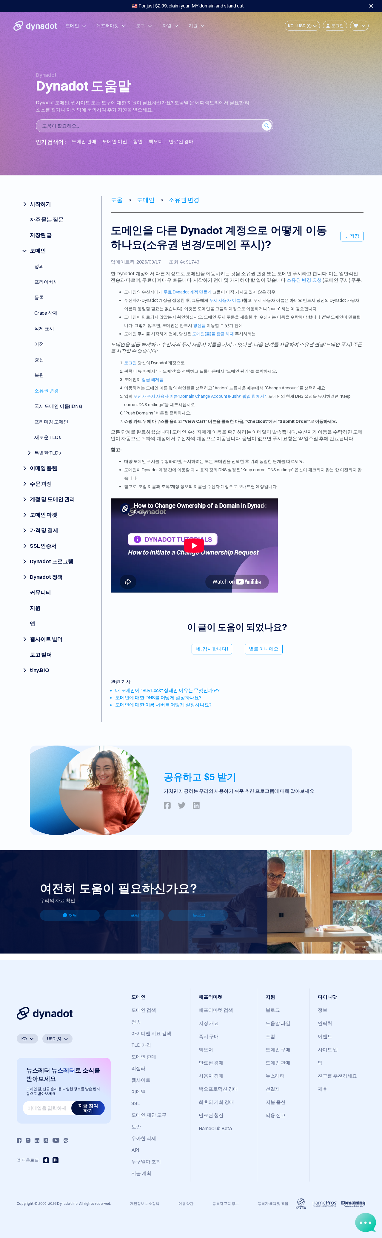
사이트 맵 (328, 1049)
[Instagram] (28, 1140)
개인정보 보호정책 (144, 1203)
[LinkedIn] (37, 1140)
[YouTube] (56, 1140)
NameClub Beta (215, 1128)
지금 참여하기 (88, 1108)
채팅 (73, 915)
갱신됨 (199, 325)
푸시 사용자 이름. (225, 300)
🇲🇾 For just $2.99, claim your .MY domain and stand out (188, 6)
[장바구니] (359, 26)
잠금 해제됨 (153, 379)
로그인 (130, 362)
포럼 (135, 915)
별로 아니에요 (263, 649)
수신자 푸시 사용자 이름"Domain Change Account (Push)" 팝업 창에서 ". (200, 396)
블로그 (199, 915)
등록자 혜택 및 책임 (273, 1203)
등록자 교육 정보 (225, 1203)
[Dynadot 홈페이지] (35, 26)
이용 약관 (185, 1203)
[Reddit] (66, 1140)
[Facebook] (19, 1140)
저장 (354, 236)
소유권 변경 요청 (304, 280)
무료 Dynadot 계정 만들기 (188, 292)
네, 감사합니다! (212, 649)
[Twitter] (46, 1140)
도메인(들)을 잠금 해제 (213, 333)
